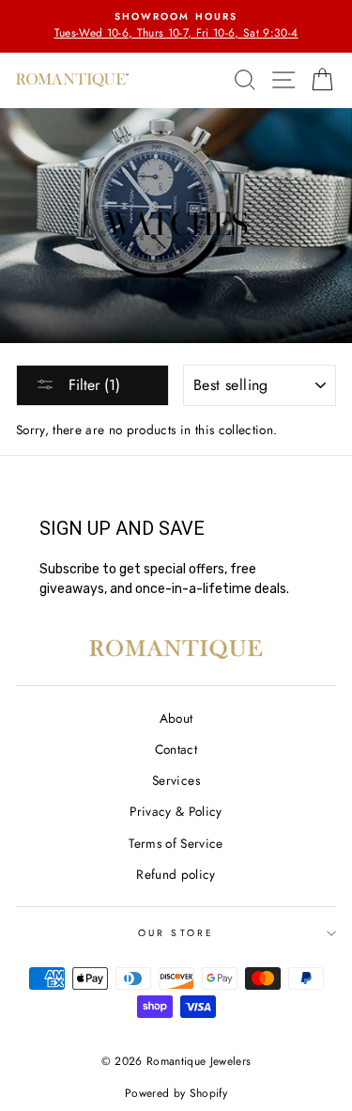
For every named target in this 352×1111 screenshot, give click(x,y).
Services (176, 780)
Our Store (176, 933)
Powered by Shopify (176, 1093)
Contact (176, 749)
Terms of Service (175, 843)
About (176, 718)
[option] (176, 26)
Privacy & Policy (176, 811)
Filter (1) (92, 385)
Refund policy (175, 874)
